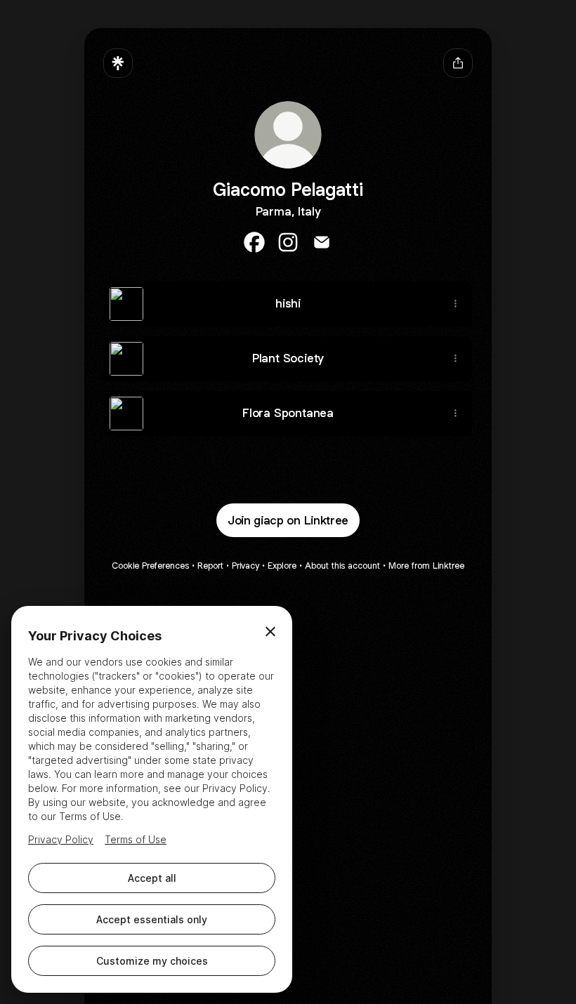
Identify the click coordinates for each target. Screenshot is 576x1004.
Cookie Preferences (150, 566)
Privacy (245, 566)
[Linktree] (118, 63)
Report (210, 566)
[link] (254, 242)
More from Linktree (426, 566)
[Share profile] (458, 63)
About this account (342, 566)
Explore (282, 566)
